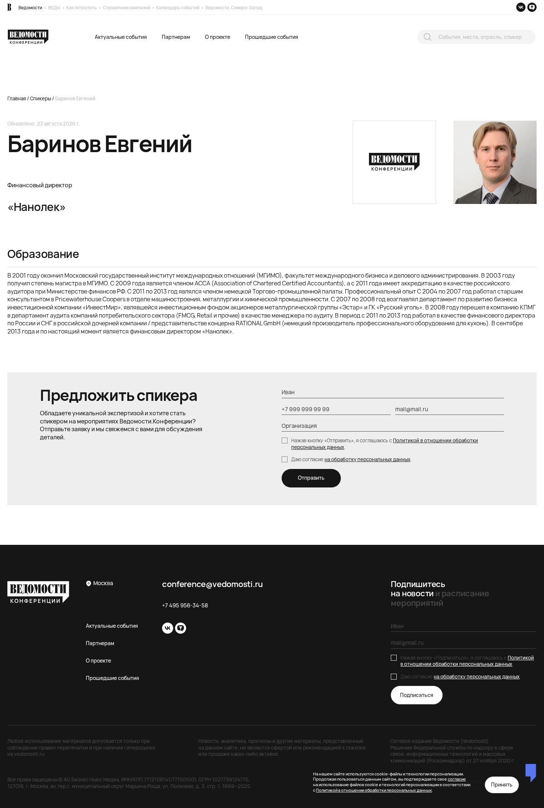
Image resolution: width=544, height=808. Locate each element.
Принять (502, 784)
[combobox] (476, 37)
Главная (16, 98)
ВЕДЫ (54, 7)
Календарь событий (177, 7)
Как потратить (81, 7)
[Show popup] (427, 37)
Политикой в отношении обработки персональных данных (467, 661)
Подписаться (416, 694)
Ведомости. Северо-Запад (234, 7)
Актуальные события (121, 36)
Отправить (311, 477)
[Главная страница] (9, 7)
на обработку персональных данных (367, 459)
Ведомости (30, 7)
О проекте (217, 36)
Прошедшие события (271, 36)
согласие (457, 779)
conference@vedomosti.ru (212, 584)
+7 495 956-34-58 (185, 605)
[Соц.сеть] (520, 7)
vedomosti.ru (29, 754)
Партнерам (176, 36)
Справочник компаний (126, 7)
